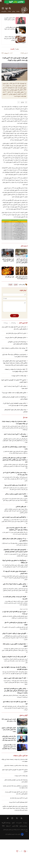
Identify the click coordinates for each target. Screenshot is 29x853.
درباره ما (25, 823)
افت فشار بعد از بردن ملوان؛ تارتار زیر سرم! (15, 485)
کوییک (10, 285)
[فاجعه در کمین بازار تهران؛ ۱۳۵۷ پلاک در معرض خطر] (22, 721)
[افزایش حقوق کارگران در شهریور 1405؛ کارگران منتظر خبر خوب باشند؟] (22, 730)
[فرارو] (24, 10)
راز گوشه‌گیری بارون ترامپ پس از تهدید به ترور (14, 517)
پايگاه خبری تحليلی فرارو (11, 830)
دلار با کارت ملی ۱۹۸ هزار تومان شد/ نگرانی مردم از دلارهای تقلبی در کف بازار (21, 260)
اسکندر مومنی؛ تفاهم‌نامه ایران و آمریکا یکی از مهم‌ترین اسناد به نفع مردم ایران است (15, 404)
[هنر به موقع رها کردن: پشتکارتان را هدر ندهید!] (21, 30)
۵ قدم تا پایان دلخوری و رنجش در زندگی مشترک (9, 19)
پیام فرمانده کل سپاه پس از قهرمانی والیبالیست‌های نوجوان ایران (17, 343)
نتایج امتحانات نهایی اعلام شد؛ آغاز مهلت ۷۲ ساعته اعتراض (15, 572)
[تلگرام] (8, 818)
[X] (17, 818)
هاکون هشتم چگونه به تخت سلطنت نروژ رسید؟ (14, 393)
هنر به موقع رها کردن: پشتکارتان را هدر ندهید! (9, 28)
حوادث (9, 11)
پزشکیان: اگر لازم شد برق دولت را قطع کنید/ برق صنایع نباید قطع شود (14, 668)
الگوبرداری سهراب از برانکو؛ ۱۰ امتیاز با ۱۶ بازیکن (14, 633)
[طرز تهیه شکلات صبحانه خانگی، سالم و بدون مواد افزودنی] (21, 39)
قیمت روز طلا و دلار (9, 277)
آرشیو (13, 823)
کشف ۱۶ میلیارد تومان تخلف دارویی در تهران (15, 678)
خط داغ (25, 418)
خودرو (15, 285)
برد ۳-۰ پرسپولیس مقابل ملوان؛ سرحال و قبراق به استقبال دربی (15, 540)
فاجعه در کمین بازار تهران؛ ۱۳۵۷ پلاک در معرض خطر (9, 720)
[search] (10, 8)
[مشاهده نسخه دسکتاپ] (6, 8)
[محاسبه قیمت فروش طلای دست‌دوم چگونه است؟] (21, 271)
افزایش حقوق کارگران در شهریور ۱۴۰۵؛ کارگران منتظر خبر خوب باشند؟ (9, 730)
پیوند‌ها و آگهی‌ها (6, 823)
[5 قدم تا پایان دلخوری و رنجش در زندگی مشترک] (21, 20)
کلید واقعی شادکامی (21, 507)
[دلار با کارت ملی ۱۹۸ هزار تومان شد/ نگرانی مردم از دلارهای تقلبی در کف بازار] (21, 253)
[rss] (21, 818)
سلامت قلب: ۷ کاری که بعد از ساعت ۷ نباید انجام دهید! (15, 435)
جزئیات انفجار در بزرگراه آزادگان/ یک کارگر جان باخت (15, 448)
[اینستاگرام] (12, 818)
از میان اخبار (24, 246)
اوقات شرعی (15, 826)
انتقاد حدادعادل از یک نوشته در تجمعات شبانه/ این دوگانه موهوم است (16, 370)
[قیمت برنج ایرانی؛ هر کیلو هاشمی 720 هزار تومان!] (8, 253)
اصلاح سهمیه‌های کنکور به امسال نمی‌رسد (15, 337)
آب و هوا (8, 826)
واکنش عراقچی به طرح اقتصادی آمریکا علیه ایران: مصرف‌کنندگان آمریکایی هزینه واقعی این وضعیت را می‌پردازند (15, 691)
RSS (3, 826)
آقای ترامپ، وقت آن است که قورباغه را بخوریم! (14, 657)
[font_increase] (26, 102)
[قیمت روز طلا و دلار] (8, 271)
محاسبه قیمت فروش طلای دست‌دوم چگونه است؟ (21, 278)
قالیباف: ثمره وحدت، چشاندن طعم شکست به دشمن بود (15, 598)
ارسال (14, 316)
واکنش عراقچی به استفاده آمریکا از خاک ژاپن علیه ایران (15, 585)
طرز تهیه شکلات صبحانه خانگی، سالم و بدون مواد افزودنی (9, 38)
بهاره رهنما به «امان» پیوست (19, 376)
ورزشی (13, 11)
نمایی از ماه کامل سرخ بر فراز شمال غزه (16, 333)
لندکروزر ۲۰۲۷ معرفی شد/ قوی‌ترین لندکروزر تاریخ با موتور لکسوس (14, 771)
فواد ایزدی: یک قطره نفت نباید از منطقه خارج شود (15, 703)
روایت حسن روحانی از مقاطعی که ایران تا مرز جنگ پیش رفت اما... (15, 473)
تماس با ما (18, 823)
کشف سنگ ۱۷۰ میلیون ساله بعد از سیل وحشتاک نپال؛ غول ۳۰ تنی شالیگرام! (16, 529)
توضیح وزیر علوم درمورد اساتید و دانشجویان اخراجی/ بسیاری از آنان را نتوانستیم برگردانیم (15, 550)
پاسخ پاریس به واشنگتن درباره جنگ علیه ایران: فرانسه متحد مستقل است (14, 355)
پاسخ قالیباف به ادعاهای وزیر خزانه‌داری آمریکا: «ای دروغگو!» (14, 561)
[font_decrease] (18, 102)
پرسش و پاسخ (23, 826)
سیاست (17, 11)
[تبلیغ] (14, 3)
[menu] (3, 8)
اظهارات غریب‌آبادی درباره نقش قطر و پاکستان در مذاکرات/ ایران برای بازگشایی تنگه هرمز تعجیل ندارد (15, 460)
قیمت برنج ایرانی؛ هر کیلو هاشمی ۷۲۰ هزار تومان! (8, 260)
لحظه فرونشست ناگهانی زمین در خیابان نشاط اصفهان (15, 645)
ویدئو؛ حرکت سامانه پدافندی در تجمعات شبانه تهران (15, 765)
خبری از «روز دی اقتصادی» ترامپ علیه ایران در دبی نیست (14, 613)
